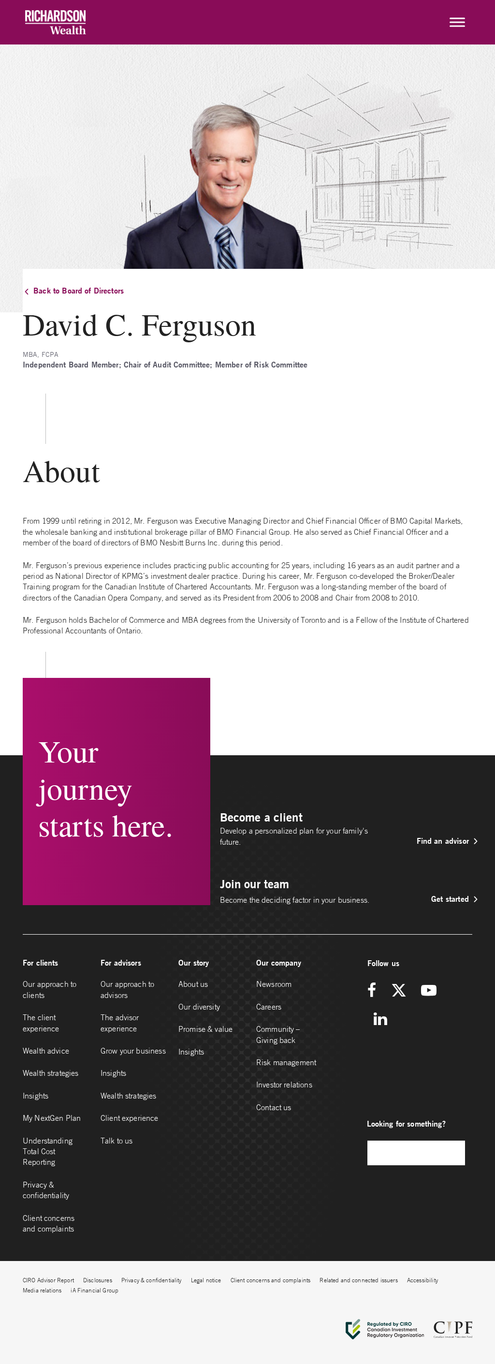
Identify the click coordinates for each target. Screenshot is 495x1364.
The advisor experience (120, 1022)
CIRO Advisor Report (48, 1280)
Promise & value (205, 1029)
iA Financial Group (94, 1290)
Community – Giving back (278, 1034)
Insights (35, 1095)
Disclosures (97, 1280)
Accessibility (422, 1280)
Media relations (42, 1290)
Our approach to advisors (127, 989)
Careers (268, 1007)
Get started (450, 899)
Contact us (273, 1107)
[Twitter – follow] (399, 991)
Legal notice (206, 1280)
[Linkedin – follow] (380, 1019)
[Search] (453, 1153)
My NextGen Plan (52, 1118)
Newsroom (273, 984)
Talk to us (117, 1140)
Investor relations (284, 1084)
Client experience (130, 1118)
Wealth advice (46, 1051)
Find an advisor (443, 841)
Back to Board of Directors (78, 290)
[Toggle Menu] (457, 22)
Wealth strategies (51, 1073)
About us (193, 984)
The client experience (41, 1022)
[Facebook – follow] (375, 991)
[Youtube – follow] (429, 991)
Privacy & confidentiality (46, 1190)
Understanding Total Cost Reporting (48, 1151)
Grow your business (133, 1051)
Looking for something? (406, 1123)
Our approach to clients (49, 989)
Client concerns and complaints (48, 1223)
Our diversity (199, 1007)
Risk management (286, 1062)
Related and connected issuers (358, 1280)
